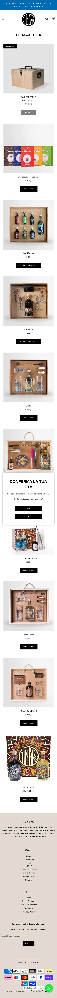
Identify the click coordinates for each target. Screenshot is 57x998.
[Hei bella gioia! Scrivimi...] (49, 988)
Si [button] (28, 516)
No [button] (28, 508)
